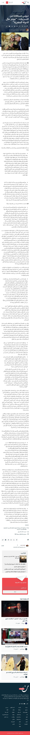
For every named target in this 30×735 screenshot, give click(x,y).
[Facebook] (27, 704)
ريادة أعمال (19, 714)
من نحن (6, 707)
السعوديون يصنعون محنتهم (19, 566)
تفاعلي (13, 719)
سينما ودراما (19, 719)
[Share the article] (22, 26)
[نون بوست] (24, 2)
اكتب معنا (6, 712)
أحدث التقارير (12, 707)
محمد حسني (22, 29)
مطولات (13, 712)
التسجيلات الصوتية (18, 528)
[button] (27, 2)
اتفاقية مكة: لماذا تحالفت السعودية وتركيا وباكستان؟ (15, 564)
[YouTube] (24, 704)
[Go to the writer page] (27, 546)
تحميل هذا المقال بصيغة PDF (20, 534)
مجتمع (26, 710)
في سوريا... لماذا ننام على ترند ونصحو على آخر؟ (11, 557)
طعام (20, 721)
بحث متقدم (6, 717)
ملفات (13, 710)
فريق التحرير (22, 649)
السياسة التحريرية (5, 714)
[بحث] (12, 2)
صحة (20, 724)
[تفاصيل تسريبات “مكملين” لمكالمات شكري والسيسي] (15, 609)
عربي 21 (23, 623)
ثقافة (20, 726)
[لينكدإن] (2, 545)
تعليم (27, 721)
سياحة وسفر (19, 717)
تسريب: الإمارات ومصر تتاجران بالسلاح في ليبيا (16, 646)
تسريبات (18, 529)
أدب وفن (19, 712)
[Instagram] (22, 704)
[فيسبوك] (3, 545)
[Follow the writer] (17, 545)
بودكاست (13, 717)
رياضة (27, 719)
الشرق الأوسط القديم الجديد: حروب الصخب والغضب (14, 569)
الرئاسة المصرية (11, 528)
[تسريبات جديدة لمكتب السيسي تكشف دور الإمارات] (15, 662)
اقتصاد (19, 707)
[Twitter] (26, 704)
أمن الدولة (24, 528)
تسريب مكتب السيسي (22, 531)
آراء (27, 714)
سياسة (26, 707)
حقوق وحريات (25, 712)
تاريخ (27, 717)
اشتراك (15, 591)
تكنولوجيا (26, 724)
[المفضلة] (7, 2)
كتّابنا (7, 710)
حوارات (13, 714)
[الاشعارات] (10, 2)
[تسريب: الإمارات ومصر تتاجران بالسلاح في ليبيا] (15, 636)
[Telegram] (21, 704)
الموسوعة (13, 721)
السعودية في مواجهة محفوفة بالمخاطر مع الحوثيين (15, 571)
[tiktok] (19, 703)
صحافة (19, 710)
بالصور (13, 724)
